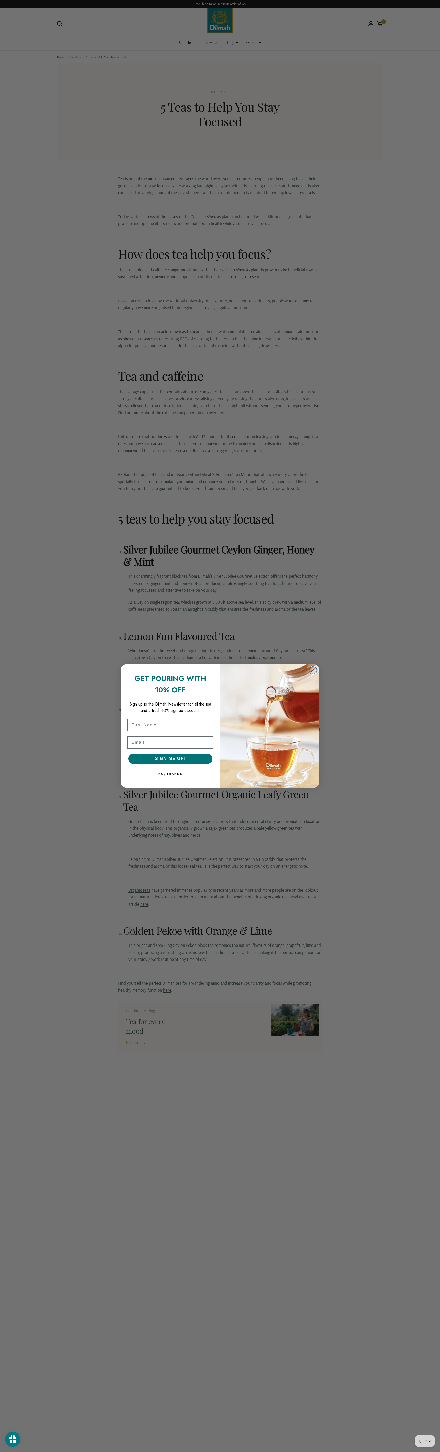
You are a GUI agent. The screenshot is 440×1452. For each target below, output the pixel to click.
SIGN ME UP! (170, 758)
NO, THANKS (170, 774)
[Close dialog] (313, 670)
